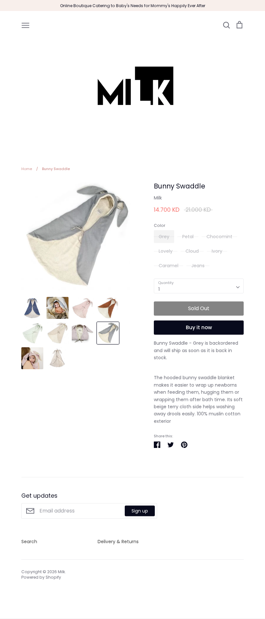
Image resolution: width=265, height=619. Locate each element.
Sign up (140, 510)
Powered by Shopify (41, 577)
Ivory (217, 251)
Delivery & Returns (118, 541)
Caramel (168, 265)
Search (29, 541)
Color (159, 225)
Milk (158, 198)
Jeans (198, 265)
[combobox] (199, 286)
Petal (188, 236)
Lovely (166, 251)
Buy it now (199, 327)
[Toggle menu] (25, 25)
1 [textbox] (159, 289)
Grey (164, 236)
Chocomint (219, 236)
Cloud (192, 251)
